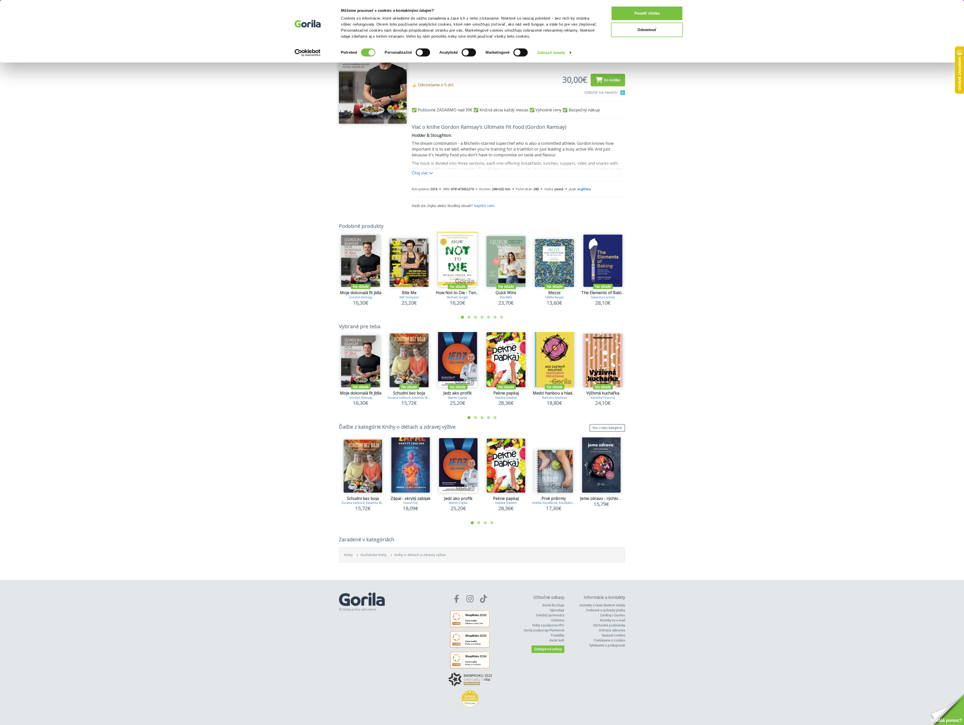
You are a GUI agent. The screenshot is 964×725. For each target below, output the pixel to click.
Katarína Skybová (424, 398)
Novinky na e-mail (612, 620)
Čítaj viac (420, 173)
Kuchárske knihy (373, 554)
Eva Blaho (566, 503)
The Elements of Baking (603, 292)
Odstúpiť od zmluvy (548, 649)
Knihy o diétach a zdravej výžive (420, 554)
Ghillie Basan (554, 297)
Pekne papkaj (506, 393)
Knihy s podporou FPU (548, 625)
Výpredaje (557, 610)
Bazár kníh (557, 640)
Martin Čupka (457, 398)
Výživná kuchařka (602, 393)
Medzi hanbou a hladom (555, 393)
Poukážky (557, 635)
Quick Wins (506, 292)
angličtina (584, 189)
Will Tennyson (409, 297)
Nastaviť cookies (613, 635)
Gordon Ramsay (360, 297)
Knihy (348, 554)
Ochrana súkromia (612, 630)
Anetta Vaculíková (544, 503)
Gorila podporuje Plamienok (544, 630)
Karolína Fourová (603, 398)
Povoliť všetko (647, 13)
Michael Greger (457, 297)
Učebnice (557, 620)
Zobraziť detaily (551, 52)
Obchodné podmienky (609, 625)
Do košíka (612, 80)
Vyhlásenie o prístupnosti (607, 645)
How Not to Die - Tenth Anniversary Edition (477, 292)
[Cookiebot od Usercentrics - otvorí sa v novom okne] (308, 52)
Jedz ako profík (457, 393)
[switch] (423, 52)
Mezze (554, 292)
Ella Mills (506, 297)
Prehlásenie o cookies (609, 640)
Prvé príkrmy (553, 498)
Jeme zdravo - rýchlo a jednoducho (612, 498)
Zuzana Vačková (398, 398)
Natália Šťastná (506, 398)
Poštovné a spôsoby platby (605, 610)
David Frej (410, 503)
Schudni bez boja (409, 393)
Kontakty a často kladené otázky (602, 605)
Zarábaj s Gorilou (612, 615)
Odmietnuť (646, 30)
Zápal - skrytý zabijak (411, 498)
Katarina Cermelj (603, 297)
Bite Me (409, 292)
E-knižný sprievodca (550, 615)
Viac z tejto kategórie (607, 428)
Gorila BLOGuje (553, 605)
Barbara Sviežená (554, 398)
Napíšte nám (484, 205)
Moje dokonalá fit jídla (360, 292)
